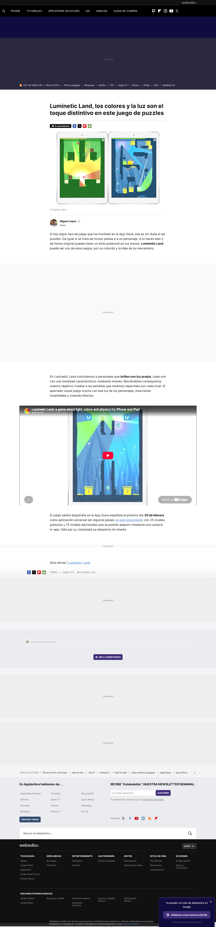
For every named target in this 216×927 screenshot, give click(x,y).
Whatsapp (89, 85)
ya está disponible (128, 520)
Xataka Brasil (26, 903)
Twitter (177, 11)
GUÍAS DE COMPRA (125, 11)
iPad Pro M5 (121, 772)
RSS (149, 817)
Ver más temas (30, 819)
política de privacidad (153, 799)
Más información (131, 924)
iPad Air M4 (78, 772)
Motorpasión (130, 861)
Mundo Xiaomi (27, 878)
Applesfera (25, 869)
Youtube (171, 11)
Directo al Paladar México (106, 899)
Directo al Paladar (106, 861)
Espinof (76, 865)
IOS (88, 11)
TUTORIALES (34, 11)
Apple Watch (87, 799)
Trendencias (156, 861)
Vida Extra (51, 865)
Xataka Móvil (26, 865)
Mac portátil (87, 793)
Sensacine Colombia (77, 904)
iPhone (135, 85)
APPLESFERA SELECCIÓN (63, 11)
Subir (187, 846)
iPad (156, 85)
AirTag (146, 85)
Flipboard (159, 11)
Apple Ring (165, 772)
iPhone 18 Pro (52, 85)
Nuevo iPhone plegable (143, 772)
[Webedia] (189, 2)
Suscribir (163, 793)
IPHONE (15, 11)
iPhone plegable (72, 85)
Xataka (23, 861)
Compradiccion (157, 869)
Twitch (154, 11)
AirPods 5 (105, 772)
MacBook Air (169, 85)
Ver (109, 657)
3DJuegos (51, 861)
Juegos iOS (68, 572)
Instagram (165, 11)
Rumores (24, 805)
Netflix (102, 85)
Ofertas (55, 805)
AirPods (24, 799)
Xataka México (27, 898)
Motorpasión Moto (133, 865)
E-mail (90, 126)
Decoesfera (155, 865)
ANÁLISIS (101, 11)
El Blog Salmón (183, 861)
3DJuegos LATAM (55, 898)
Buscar (190, 833)
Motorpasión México (130, 899)
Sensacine (77, 861)
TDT (112, 85)
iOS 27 (92, 772)
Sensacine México (81, 898)
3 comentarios (62, 126)
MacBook (25, 811)
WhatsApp (86, 805)
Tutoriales (56, 793)
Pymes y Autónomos (181, 866)
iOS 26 (84, 811)
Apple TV (122, 85)
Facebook (74, 126)
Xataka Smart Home (30, 874)
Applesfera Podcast (30, 793)
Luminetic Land (79, 563)
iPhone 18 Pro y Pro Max (55, 772)
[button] (70, 221)
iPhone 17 (56, 811)
